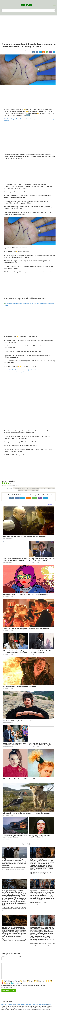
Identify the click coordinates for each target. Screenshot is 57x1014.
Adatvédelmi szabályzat (7, 1004)
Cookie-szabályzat (20, 1004)
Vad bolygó (24, 50)
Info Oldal (26, 4)
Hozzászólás (5, 962)
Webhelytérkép (43, 1004)
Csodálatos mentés (20, 488)
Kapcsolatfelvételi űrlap (32, 1004)
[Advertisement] (28, 28)
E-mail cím (22, 956)
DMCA (49, 1004)
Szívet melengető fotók (32, 490)
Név (3, 956)
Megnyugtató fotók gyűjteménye (36, 488)
